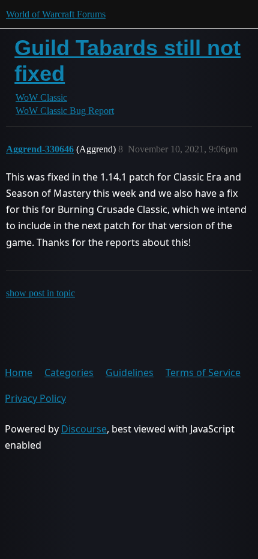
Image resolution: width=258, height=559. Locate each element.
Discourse (84, 428)
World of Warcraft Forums (56, 14)
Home (18, 372)
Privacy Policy (35, 398)
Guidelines (130, 372)
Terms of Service (203, 372)
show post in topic (40, 293)
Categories (69, 372)
